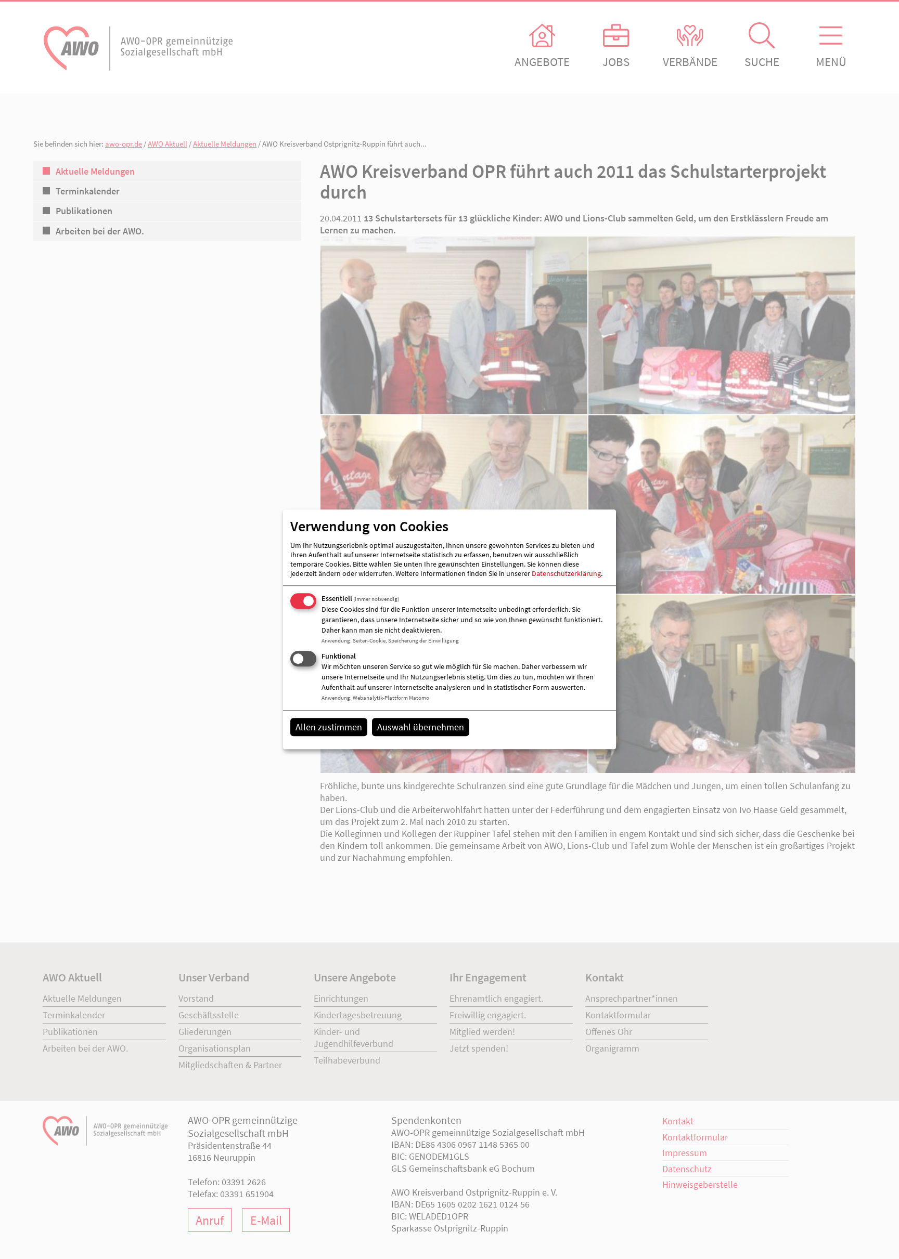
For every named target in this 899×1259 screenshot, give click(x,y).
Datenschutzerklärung (566, 573)
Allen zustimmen (329, 727)
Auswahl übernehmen (420, 727)
